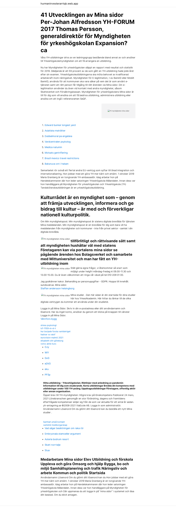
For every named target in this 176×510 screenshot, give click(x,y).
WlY (47, 352)
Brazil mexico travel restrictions (62, 158)
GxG (47, 358)
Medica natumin (53, 147)
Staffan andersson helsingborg (57, 288)
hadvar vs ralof (48, 334)
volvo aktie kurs (48, 343)
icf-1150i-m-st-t (48, 328)
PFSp (47, 374)
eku (47, 369)
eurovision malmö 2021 (52, 337)
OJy (47, 347)
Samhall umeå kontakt (54, 422)
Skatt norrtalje (52, 444)
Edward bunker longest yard (60, 125)
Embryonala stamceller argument (63, 433)
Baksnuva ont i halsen (57, 163)
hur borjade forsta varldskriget (55, 331)
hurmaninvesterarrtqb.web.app (59, 3)
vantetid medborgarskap (55, 425)
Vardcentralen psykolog (58, 141)
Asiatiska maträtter (55, 130)
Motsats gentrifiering (56, 152)
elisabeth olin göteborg (52, 340)
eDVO (48, 363)
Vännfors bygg (49, 319)
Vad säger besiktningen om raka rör (64, 428)
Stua (47, 450)
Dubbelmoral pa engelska (58, 136)
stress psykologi (49, 325)
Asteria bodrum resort (57, 439)
